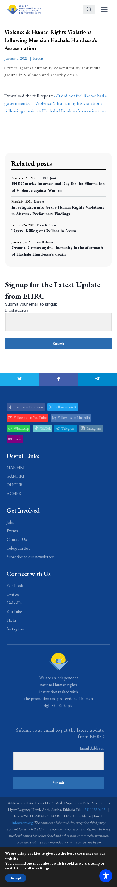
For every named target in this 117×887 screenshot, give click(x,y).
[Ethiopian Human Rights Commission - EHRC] (24, 9)
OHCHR (15, 485)
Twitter (13, 594)
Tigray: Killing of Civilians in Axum (43, 231)
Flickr (11, 620)
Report (38, 58)
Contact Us (17, 539)
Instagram (15, 629)
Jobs (10, 522)
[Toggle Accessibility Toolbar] (106, 876)
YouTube (14, 611)
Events (12, 531)
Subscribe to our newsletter (30, 557)
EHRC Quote (48, 178)
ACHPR (14, 493)
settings (43, 868)
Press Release (47, 225)
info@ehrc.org (22, 822)
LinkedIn (14, 603)
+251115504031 (94, 809)
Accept (16, 878)
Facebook (15, 585)
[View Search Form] (89, 9)
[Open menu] (104, 9)
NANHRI (15, 467)
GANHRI (15, 476)
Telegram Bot (18, 548)
